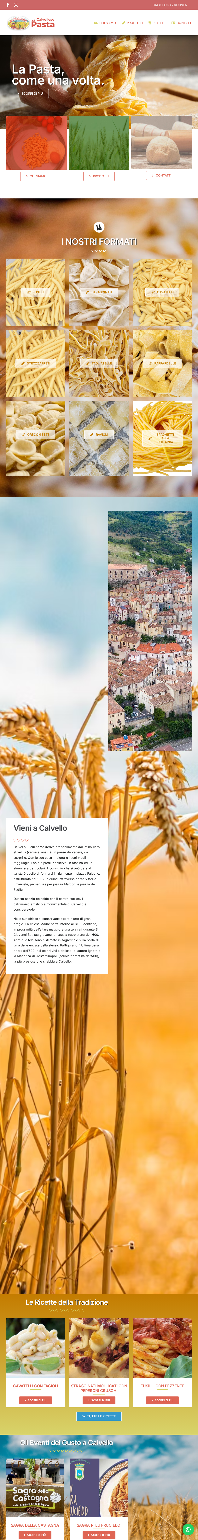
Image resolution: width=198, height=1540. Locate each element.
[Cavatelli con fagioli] (35, 1321)
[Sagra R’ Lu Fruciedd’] (99, 1461)
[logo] (31, 16)
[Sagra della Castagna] (35, 1461)
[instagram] (16, 5)
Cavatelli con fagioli (35, 1386)
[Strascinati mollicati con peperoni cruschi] (99, 1321)
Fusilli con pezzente (162, 1386)
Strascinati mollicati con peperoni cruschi (99, 1388)
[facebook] (8, 5)
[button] (188, 1529)
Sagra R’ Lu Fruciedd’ (99, 1525)
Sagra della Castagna (35, 1525)
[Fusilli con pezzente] (162, 1321)
